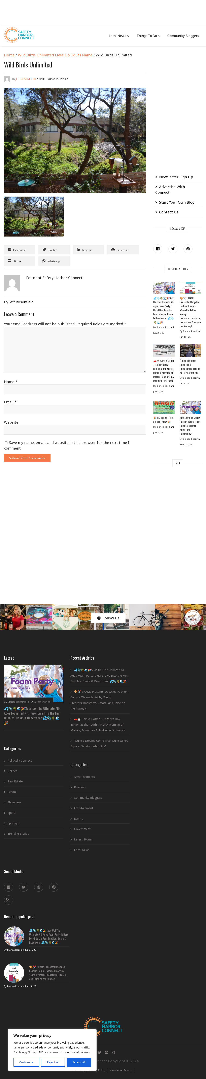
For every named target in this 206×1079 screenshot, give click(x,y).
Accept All (78, 1062)
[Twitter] (172, 248)
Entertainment (83, 808)
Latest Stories (42, 702)
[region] (52, 1050)
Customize (26, 1062)
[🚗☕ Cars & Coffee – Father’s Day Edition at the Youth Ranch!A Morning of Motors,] (164, 351)
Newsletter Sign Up (176, 176)
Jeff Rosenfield (26, 79)
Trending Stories (18, 833)
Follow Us (111, 618)
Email (10, 402)
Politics (12, 771)
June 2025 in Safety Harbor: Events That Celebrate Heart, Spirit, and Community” (190, 426)
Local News (117, 36)
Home (9, 55)
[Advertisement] (103, 12)
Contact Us (168, 212)
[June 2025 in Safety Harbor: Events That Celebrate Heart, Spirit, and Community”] (190, 408)
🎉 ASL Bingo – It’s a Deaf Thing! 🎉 (163, 420)
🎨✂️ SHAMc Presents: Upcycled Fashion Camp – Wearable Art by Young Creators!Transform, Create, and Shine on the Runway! (190, 312)
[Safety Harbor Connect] (103, 1021)
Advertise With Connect (170, 189)
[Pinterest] (53, 887)
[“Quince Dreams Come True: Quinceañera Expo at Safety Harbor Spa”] (190, 351)
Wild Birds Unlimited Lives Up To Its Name (55, 55)
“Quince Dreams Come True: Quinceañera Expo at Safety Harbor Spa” (190, 367)
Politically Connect (20, 760)
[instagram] (188, 248)
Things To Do (147, 36)
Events (78, 818)
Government (82, 829)
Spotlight (14, 823)
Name (10, 381)
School (12, 792)
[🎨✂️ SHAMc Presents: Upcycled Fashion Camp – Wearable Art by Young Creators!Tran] (190, 289)
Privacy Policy (97, 1070)
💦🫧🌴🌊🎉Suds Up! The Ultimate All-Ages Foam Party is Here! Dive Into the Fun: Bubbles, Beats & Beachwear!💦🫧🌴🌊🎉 (163, 310)
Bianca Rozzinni (17, 702)
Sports (12, 813)
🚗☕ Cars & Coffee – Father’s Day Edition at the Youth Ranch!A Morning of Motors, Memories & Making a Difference (163, 371)
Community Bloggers (183, 36)
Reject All (53, 1062)
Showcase (14, 802)
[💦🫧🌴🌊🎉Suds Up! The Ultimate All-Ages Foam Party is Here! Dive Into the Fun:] (164, 289)
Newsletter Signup (121, 1070)
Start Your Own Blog (177, 202)
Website (11, 422)
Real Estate (15, 781)
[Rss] (8, 900)
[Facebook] (157, 248)
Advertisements (84, 777)
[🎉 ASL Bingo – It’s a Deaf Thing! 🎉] (164, 408)
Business (80, 787)
